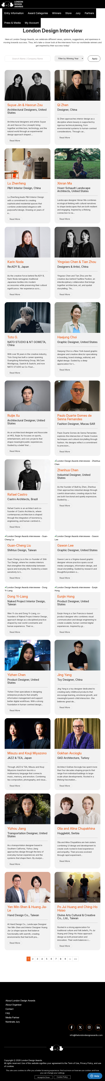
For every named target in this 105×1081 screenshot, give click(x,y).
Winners (56, 13)
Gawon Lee (65, 545)
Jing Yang (64, 675)
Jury (78, 13)
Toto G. (12, 337)
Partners (89, 13)
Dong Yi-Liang (17, 596)
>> (75, 959)
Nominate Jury (12, 1021)
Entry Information (14, 13)
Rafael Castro (17, 494)
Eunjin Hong (66, 596)
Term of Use (73, 1063)
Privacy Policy (86, 1063)
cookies (10, 1066)
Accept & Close (43, 1077)
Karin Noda (15, 262)
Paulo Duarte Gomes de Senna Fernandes (74, 417)
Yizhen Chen (16, 675)
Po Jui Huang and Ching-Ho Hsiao (77, 908)
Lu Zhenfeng (16, 183)
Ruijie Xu (13, 416)
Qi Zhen (62, 105)
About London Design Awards (20, 1000)
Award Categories (38, 13)
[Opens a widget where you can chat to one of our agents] (94, 1076)
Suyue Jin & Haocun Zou (25, 105)
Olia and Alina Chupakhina (76, 829)
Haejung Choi (67, 337)
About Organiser (13, 1004)
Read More (15, 140)
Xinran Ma (64, 183)
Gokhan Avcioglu (69, 753)
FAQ (7, 1013)
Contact (9, 1009)
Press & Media (12, 22)
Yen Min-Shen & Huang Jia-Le (27, 908)
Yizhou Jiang (16, 829)
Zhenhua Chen (67, 470)
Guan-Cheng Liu (19, 545)
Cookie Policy (62, 1077)
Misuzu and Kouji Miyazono (27, 753)
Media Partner (12, 1017)
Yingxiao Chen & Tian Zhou (76, 262)
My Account (32, 22)
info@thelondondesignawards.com (86, 1035)
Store (68, 13)
